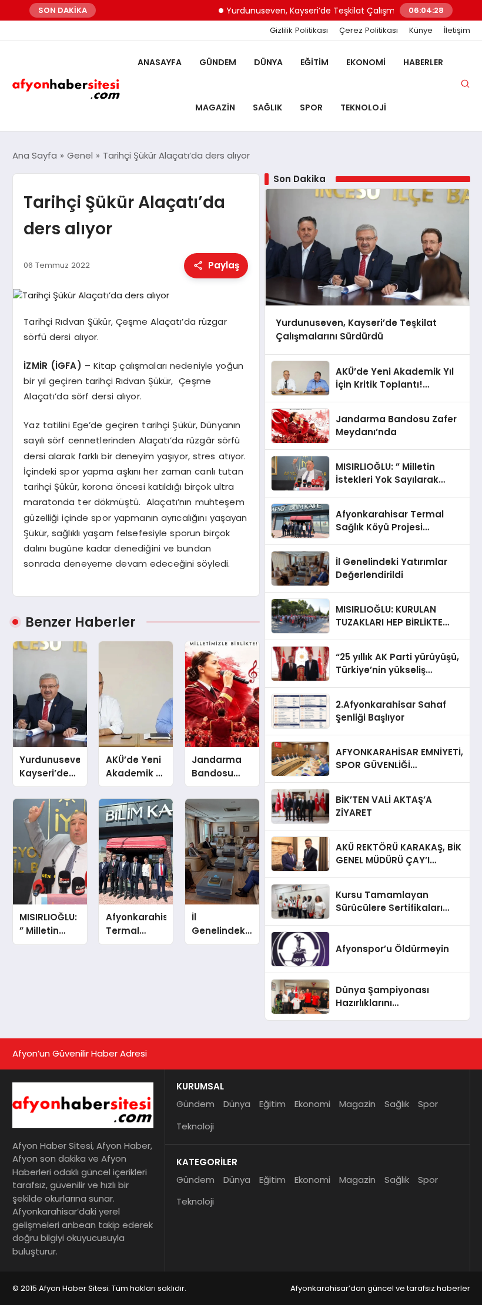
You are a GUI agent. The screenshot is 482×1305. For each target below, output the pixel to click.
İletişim (457, 30)
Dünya (268, 62)
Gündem (217, 62)
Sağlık (267, 107)
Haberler (423, 62)
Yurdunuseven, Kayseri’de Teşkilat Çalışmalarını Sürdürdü (325, 10)
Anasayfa (160, 62)
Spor (311, 107)
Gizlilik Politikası (299, 30)
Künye (421, 30)
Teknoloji (363, 107)
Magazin (215, 107)
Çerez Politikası (368, 30)
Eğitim (314, 62)
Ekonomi (366, 62)
